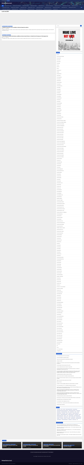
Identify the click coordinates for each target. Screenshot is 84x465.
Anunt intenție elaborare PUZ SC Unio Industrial (63, 355)
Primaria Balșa (58, 89)
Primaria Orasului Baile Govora (61, 222)
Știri (77, 419)
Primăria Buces (59, 106)
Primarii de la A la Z (7, 3)
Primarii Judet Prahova (49, 5)
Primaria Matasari (59, 193)
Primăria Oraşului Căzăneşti (60, 224)
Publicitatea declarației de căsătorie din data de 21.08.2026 (64, 374)
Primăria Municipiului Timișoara (61, 208)
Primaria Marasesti (59, 189)
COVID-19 (58, 66)
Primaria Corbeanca (59, 158)
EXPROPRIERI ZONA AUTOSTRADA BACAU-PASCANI (64, 399)
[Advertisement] (42, 17)
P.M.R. (67, 415)
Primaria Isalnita (59, 184)
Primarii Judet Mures (26, 5)
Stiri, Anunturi (68, 418)
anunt (61, 409)
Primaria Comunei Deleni (60, 139)
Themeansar (14, 463)
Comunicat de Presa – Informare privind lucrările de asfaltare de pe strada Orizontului (68, 402)
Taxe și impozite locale (78, 418)
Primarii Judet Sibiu (75, 5)
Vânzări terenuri (74, 419)
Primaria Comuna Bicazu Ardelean (61, 120)
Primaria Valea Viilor (59, 293)
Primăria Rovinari (59, 253)
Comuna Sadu (58, 61)
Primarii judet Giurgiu (59, 307)
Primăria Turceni (59, 283)
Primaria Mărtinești (59, 191)
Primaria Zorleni (59, 300)
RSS (79, 463)
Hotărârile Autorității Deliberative (64, 414)
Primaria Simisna (59, 262)
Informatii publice (76, 414)
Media (80, 414)
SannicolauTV (61, 418)
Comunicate (58, 63)
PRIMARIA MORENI (59, 198)
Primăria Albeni (59, 80)
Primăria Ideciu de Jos (59, 182)
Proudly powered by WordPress (5, 463)
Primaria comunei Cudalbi (60, 137)
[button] (80, 7)
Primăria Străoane (59, 269)
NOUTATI (65, 415)
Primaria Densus (59, 165)
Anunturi (58, 54)
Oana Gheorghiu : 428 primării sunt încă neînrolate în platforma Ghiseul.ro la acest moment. (68, 397)
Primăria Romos (59, 250)
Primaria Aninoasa (59, 82)
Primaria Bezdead (59, 94)
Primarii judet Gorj (59, 309)
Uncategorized (59, 350)
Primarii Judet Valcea (40, 7)
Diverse (58, 68)
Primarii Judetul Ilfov (7, 5)
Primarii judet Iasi (64, 7)
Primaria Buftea (59, 108)
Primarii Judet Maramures (17, 5)
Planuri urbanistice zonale (77, 415)
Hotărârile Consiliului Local (71, 414)
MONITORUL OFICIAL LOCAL (60, 415)
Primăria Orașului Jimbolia (60, 231)
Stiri (57, 345)
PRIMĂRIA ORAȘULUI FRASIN (45, 444)
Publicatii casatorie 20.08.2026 (61, 404)
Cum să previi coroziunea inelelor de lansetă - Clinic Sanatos (64, 434)
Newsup (11, 463)
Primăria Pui (58, 243)
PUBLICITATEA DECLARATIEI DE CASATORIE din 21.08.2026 (65, 359)
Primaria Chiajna (59, 115)
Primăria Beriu (58, 92)
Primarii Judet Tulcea (31, 7)
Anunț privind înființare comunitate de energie (62, 357)
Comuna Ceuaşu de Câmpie (60, 56)
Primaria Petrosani (59, 236)
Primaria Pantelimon (59, 234)
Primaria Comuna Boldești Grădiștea (61, 122)
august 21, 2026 (5, 447)
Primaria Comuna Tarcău (60, 127)
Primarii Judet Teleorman (15, 7)
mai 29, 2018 (4, 28)
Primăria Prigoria (59, 241)
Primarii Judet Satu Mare (66, 5)
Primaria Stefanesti (59, 267)
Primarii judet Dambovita (60, 302)
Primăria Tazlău (59, 279)
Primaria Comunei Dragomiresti (61, 141)
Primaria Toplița (59, 281)
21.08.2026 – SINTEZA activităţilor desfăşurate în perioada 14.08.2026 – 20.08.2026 (67, 383)
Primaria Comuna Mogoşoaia (60, 125)
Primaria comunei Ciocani (60, 134)
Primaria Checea (59, 113)
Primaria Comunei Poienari (60, 151)
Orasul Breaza (58, 75)
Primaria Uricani (59, 290)
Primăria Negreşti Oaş (8, 444)
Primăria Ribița (58, 248)
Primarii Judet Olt (41, 5)
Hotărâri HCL (58, 414)
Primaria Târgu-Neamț (59, 274)
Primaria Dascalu (59, 163)
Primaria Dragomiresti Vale (60, 170)
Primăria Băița (58, 87)
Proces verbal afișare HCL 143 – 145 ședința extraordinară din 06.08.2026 (66, 385)
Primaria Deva (58, 167)
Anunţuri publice (78, 410)
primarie (8, 28)
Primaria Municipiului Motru (60, 205)
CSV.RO (36, 456)
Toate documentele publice (65, 419)
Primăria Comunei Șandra (60, 153)
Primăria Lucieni (59, 186)
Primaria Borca (59, 99)
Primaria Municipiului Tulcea (60, 210)
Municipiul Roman (59, 73)
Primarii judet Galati (59, 305)
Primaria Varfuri (59, 295)
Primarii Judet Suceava (5, 7)
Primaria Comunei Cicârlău (60, 132)
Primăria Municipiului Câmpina (61, 203)
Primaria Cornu (59, 160)
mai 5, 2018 (4, 37)
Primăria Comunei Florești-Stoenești (61, 146)
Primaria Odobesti (59, 219)
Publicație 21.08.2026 (67, 446)
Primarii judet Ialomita (72, 7)
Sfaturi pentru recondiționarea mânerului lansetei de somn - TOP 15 (65, 429)
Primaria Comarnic (59, 118)
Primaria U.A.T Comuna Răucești (61, 286)
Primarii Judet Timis (23, 7)
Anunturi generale (75, 409)
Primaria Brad (58, 101)
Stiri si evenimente (73, 418)
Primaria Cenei (59, 111)
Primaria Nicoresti (59, 215)
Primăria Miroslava (59, 196)
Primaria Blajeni (59, 96)
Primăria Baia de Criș (59, 85)
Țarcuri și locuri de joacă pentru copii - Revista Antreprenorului (65, 424)
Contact (81, 463)
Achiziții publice (58, 409)
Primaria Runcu (59, 255)
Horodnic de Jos (59, 70)
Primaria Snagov (59, 264)
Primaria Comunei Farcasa (60, 144)
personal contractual (71, 415)
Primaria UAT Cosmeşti (60, 288)
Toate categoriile (59, 419)
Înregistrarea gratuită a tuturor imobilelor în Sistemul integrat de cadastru (15, 27)
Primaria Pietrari (59, 238)
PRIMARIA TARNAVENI (60, 276)
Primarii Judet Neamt (34, 5)
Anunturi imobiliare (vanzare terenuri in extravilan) (62, 410)
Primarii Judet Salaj (58, 5)
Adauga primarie (70, 463)
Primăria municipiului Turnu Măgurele (61, 212)
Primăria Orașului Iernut (60, 229)
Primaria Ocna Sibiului (59, 217)
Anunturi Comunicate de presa (69, 409)
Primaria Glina (58, 179)
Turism (58, 347)
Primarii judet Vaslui (48, 7)
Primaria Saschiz (59, 260)
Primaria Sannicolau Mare (60, 257)
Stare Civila (65, 418)
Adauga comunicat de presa (76, 463)
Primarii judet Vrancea (56, 7)
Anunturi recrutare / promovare (72, 410)
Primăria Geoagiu (59, 177)
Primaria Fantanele (59, 172)
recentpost (58, 418)
